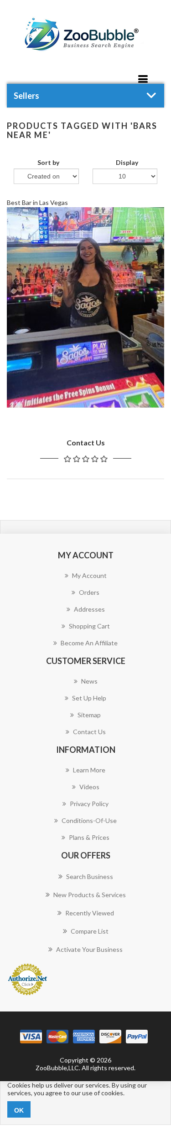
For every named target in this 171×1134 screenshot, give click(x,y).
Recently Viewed (89, 913)
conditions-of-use (89, 820)
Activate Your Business (89, 949)
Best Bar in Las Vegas (37, 202)
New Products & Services (89, 895)
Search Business (89, 876)
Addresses (89, 609)
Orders (89, 592)
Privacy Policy (89, 803)
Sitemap (89, 715)
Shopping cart (89, 626)
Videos (89, 787)
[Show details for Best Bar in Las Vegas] (85, 308)
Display (127, 162)
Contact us (89, 732)
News (89, 681)
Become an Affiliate (89, 643)
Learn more (89, 770)
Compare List (90, 931)
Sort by (48, 162)
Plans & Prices (89, 837)
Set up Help (89, 698)
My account (89, 575)
